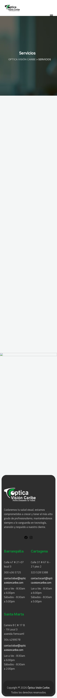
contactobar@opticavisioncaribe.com (15, 580)
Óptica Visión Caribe (39, 688)
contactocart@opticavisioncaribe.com (41, 580)
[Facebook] (26, 538)
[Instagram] (31, 538)
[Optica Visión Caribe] (12, 8)
